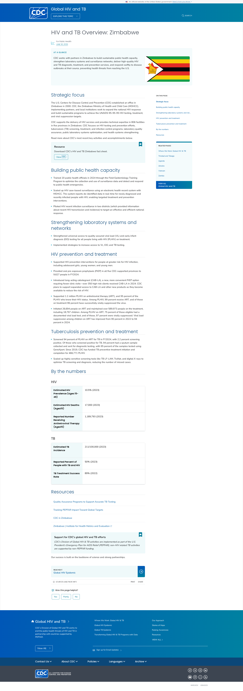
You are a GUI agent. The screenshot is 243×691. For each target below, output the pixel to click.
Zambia (161, 176)
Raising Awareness (160, 630)
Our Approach (158, 620)
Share (140, 582)
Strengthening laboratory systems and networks (174, 113)
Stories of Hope (158, 625)
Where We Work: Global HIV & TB (172, 151)
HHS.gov (194, 685)
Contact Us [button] (42, 661)
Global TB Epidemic (102, 630)
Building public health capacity (168, 107)
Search (188, 15)
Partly (66, 596)
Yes (55, 596)
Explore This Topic (63, 16)
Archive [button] (140, 661)
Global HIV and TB (68, 9)
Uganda (161, 161)
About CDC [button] (69, 661)
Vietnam (161, 171)
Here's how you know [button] (181, 1)
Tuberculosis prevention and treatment (171, 124)
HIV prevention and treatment (168, 118)
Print (133, 582)
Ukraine (161, 166)
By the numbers (162, 129)
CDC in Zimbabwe (62, 517)
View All (42, 648)
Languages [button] (116, 661)
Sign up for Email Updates (107, 650)
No (76, 596)
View (58, 157)
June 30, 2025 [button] (62, 44)
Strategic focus (162, 102)
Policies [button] (92, 661)
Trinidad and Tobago (166, 156)
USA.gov (204, 685)
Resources (160, 135)
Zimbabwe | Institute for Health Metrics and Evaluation (81, 526)
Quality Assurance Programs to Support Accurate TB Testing (84, 501)
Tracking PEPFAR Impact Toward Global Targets (78, 509)
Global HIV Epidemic (103, 625)
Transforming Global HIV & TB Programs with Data (116, 634)
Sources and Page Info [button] (66, 582)
